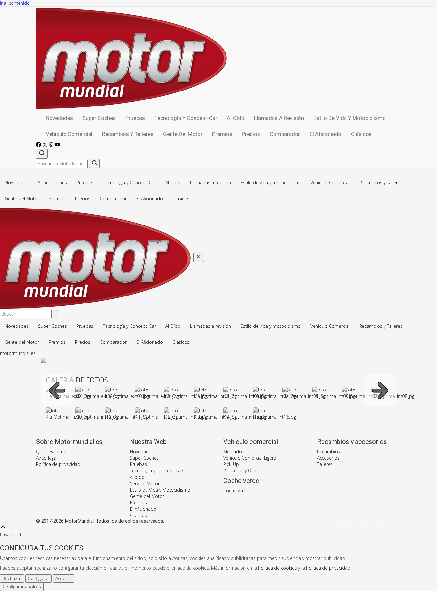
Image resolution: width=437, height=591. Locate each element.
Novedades (59, 118)
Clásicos (361, 134)
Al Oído (235, 118)
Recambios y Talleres (128, 134)
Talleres (325, 464)
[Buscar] (42, 154)
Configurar (38, 578)
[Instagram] (52, 145)
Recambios (328, 451)
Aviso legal (46, 458)
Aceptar (63, 578)
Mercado (232, 451)
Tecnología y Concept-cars (157, 471)
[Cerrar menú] (198, 257)
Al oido (137, 477)
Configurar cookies (22, 587)
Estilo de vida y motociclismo (350, 118)
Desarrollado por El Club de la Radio (369, 521)
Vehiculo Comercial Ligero (249, 458)
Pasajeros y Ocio (240, 471)
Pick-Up (231, 464)
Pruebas (135, 118)
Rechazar (12, 578)
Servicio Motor (145, 483)
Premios (222, 134)
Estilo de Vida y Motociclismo (160, 490)
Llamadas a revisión (279, 118)
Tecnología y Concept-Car (186, 118)
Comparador (285, 134)
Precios (251, 134)
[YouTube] (57, 145)
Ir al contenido (15, 3)
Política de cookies (277, 568)
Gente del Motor (183, 134)
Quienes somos (52, 451)
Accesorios (328, 458)
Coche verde (236, 490)
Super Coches (99, 118)
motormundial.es (18, 353)
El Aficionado (325, 134)
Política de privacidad (58, 464)
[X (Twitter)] (46, 145)
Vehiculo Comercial (69, 134)
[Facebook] (39, 145)
